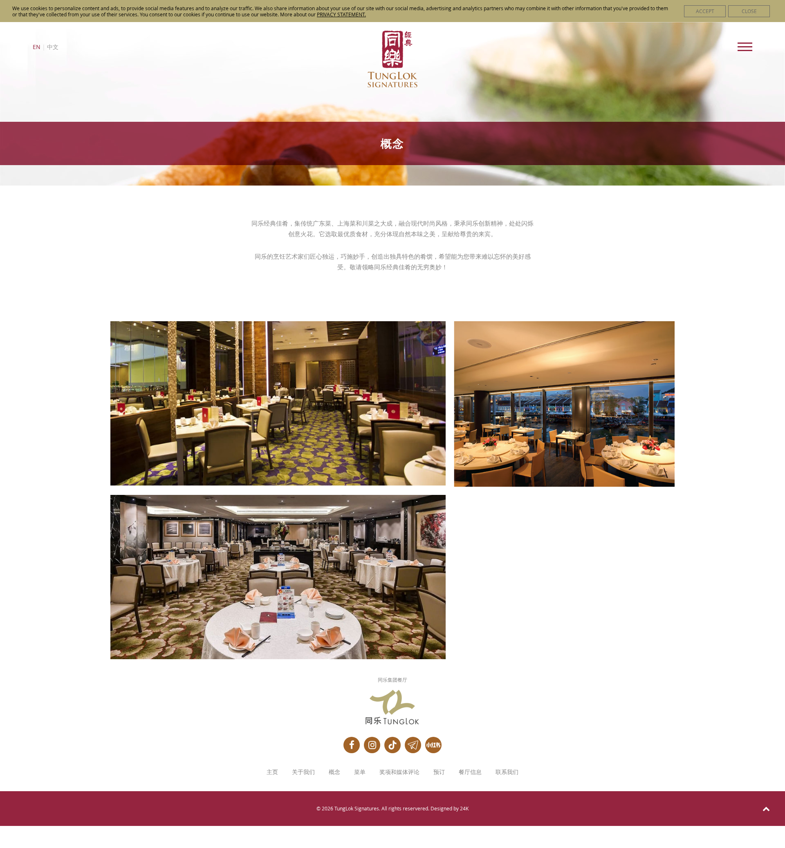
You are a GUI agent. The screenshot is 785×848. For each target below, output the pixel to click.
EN (36, 47)
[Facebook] (351, 745)
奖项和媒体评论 (399, 772)
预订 (439, 772)
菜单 (360, 772)
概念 (334, 772)
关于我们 (303, 772)
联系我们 (507, 772)
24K (464, 808)
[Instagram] (372, 745)
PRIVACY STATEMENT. (341, 14)
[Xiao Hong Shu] (433, 745)
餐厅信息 (470, 772)
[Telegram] (413, 745)
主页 (272, 772)
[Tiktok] (392, 745)
